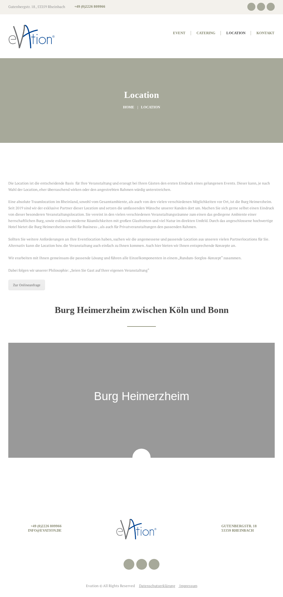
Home (128, 107)
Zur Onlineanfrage (26, 285)
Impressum (188, 585)
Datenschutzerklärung (157, 585)
